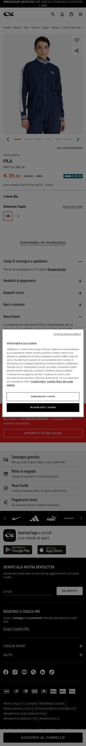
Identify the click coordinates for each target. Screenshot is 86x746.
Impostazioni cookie (43, 396)
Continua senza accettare (67, 334)
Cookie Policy (38, 381)
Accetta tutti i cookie (43, 407)
